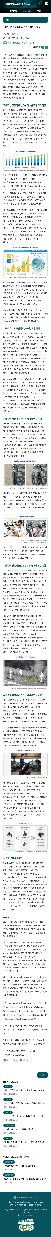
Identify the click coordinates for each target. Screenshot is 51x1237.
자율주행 (25, 1060)
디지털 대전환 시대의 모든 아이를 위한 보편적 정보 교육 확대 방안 (23, 1142)
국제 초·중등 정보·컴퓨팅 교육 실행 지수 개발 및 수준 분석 (24, 1090)
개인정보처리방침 (35, 1205)
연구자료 (26, 10)
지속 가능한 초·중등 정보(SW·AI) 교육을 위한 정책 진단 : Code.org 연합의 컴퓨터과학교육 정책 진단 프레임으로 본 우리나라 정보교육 (25, 1103)
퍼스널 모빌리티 (12, 1060)
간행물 (38, 10)
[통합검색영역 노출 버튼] (41, 3)
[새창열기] (26, 1221)
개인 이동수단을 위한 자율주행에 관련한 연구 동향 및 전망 (24, 1178)
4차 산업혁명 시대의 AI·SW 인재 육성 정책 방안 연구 (24, 1116)
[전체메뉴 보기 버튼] (46, 3)
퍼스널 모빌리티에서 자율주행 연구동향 (19, 1129)
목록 (43, 1075)
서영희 (6, 33)
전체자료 (13, 10)
